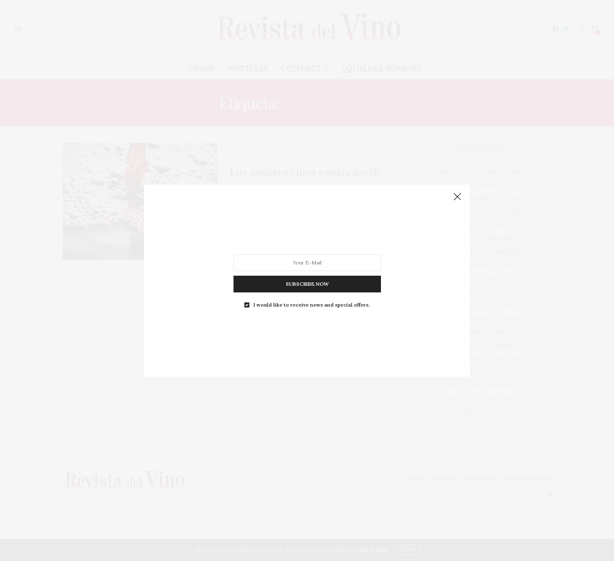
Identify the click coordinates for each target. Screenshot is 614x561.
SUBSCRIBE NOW (307, 283)
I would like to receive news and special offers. (312, 304)
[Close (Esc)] (457, 197)
